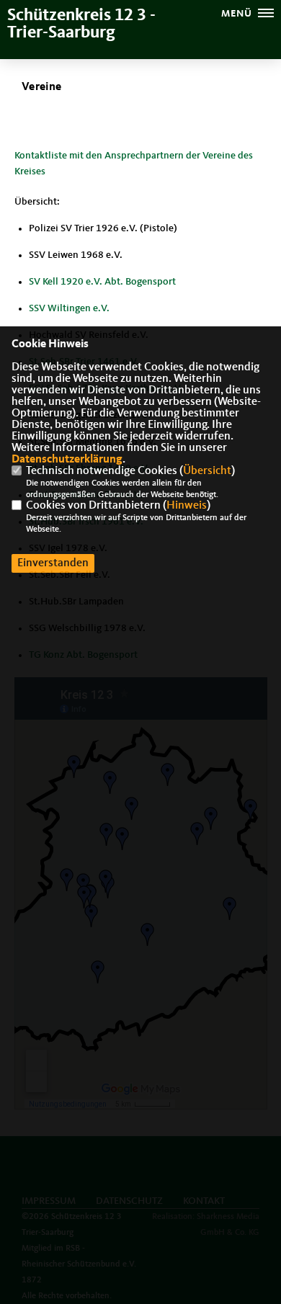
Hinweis (186, 506)
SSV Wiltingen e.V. (69, 308)
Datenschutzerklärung (67, 459)
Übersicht (207, 471)
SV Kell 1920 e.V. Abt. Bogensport (102, 282)
